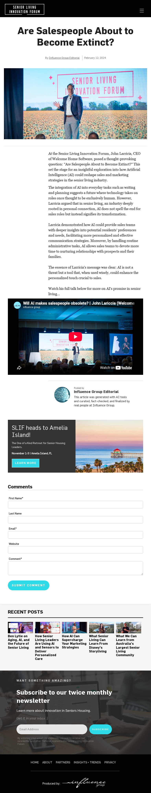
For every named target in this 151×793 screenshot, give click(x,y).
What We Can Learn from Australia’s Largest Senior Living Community (128, 645)
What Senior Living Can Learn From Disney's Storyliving (99, 643)
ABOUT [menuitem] (47, 762)
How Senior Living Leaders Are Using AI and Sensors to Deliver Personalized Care (47, 647)
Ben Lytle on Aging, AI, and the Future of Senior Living (18, 641)
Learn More (25, 463)
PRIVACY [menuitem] (110, 762)
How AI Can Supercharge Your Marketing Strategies (74, 641)
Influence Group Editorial (64, 57)
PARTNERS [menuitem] (63, 762)
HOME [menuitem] (35, 762)
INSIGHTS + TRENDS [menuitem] (87, 762)
